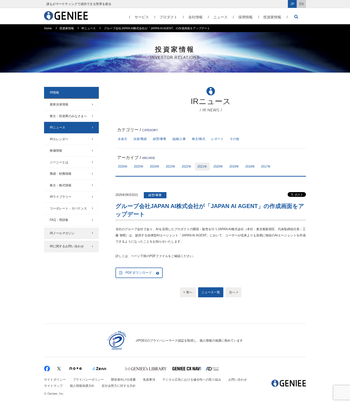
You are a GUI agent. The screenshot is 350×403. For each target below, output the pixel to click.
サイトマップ (53, 385)
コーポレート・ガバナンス (68, 208)
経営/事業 (159, 139)
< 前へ (187, 292)
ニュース (220, 17)
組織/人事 (179, 139)
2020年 (218, 166)
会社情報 (195, 17)
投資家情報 (272, 17)
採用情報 (245, 17)
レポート (217, 139)
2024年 (155, 166)
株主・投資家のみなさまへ (68, 116)
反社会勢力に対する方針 (119, 385)
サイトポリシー (55, 379)
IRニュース (88, 28)
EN (301, 4)
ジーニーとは (59, 162)
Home (48, 28)
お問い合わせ (237, 379)
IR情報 (54, 92)
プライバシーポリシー (88, 379)
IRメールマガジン (62, 233)
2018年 (250, 166)
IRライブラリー (60, 197)
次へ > (233, 292)
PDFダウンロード (138, 272)
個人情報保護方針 (82, 385)
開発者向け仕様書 (123, 379)
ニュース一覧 (210, 292)
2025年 (139, 166)
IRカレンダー (59, 139)
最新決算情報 (59, 104)
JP (292, 4)
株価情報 (56, 150)
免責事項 (149, 379)
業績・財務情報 (60, 173)
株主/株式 (198, 139)
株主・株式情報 (60, 185)
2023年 (170, 166)
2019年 (234, 166)
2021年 (202, 166)
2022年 (186, 166)
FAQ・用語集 (59, 220)
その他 (234, 139)
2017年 (266, 166)
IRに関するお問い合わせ (67, 246)
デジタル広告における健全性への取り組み (191, 379)
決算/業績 (140, 139)
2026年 (123, 166)
